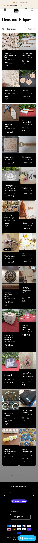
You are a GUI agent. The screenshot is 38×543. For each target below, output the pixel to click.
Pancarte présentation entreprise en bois (26, 289)
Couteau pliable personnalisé (27, 54)
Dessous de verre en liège (9, 217)
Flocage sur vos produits (27, 411)
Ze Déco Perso (14, 537)
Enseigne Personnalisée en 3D (9, 294)
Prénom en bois (27, 223)
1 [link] (12, 473)
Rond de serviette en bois (10, 450)
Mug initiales (26, 188)
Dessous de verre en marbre (10, 376)
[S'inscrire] (31, 493)
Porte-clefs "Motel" (8, 125)
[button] (5, 9)
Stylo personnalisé (26, 121)
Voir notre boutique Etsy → (27, 6)
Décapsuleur (26, 157)
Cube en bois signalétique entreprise (9, 337)
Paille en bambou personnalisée (27, 327)
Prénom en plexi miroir (27, 255)
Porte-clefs (25, 91)
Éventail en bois (10, 91)
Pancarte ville (9, 157)
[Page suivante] (26, 473)
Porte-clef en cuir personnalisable (27, 375)
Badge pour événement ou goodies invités (27, 451)
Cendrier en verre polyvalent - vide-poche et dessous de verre (10, 187)
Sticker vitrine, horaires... (9, 414)
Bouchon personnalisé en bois (10, 55)
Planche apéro (9, 256)
